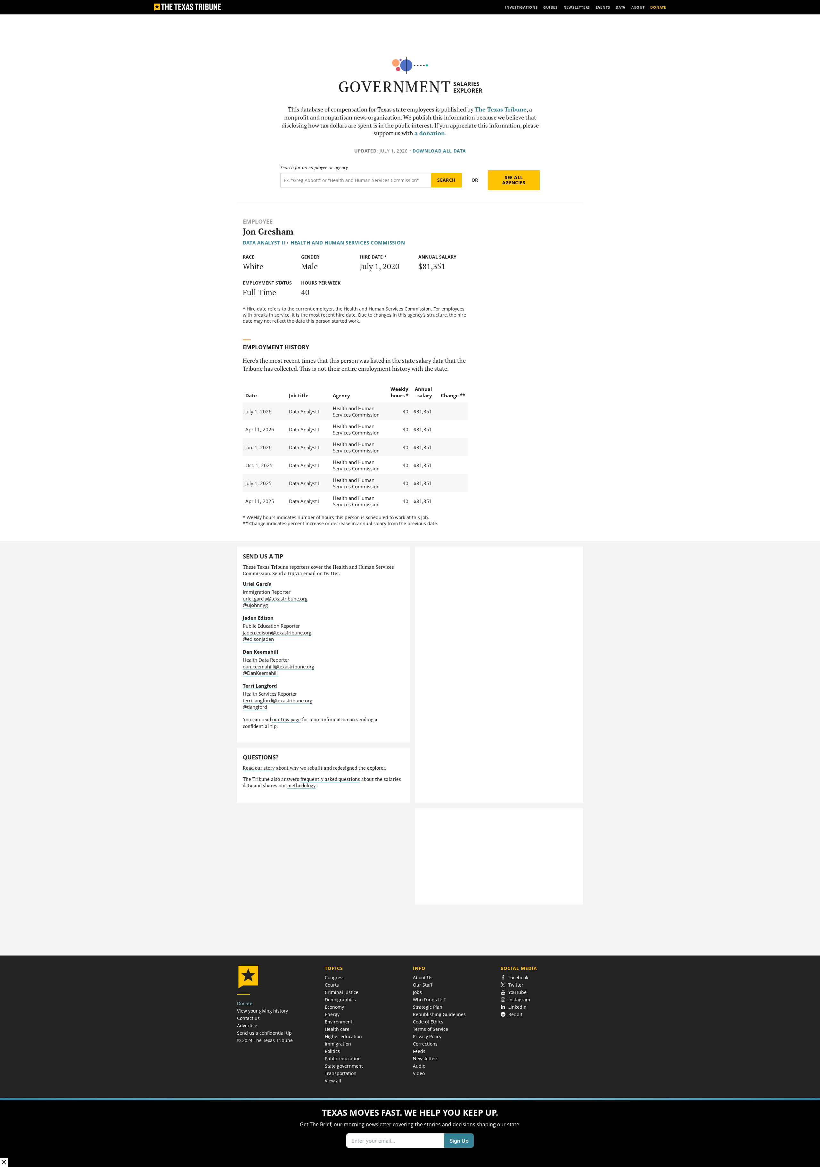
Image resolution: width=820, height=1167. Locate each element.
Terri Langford (260, 686)
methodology (301, 785)
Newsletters (426, 1058)
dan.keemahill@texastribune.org (278, 666)
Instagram (519, 1000)
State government (344, 1066)
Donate (244, 1003)
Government (394, 86)
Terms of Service (430, 1029)
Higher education (343, 1036)
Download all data (439, 151)
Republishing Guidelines (439, 1014)
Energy (332, 1014)
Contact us (248, 1018)
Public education (343, 1058)
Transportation (341, 1073)
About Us (422, 977)
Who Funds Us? (429, 1000)
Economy (334, 1007)
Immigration (338, 1044)
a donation (429, 133)
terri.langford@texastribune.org (277, 700)
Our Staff (422, 985)
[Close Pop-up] (4, 1162)
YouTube (517, 992)
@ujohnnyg (255, 605)
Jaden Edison (258, 618)
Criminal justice (341, 992)
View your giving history (262, 1011)
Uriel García (257, 584)
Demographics (340, 1000)
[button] (410, 1132)
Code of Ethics (428, 1022)
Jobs (417, 992)
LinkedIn (517, 1007)
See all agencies (513, 180)
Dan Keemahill (260, 652)
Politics (332, 1051)
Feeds (419, 1051)
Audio (419, 1066)
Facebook (518, 977)
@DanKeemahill (260, 673)
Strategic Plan (427, 1007)
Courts (332, 985)
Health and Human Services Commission (348, 242)
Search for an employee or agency (314, 167)
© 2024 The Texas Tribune (265, 1040)
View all (333, 1081)
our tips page (286, 719)
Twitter (515, 985)
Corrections (425, 1044)
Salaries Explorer (467, 87)
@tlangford (255, 707)
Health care (337, 1029)
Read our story (259, 768)
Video (419, 1073)
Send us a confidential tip (264, 1033)
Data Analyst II (264, 242)
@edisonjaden (258, 639)
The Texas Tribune (501, 109)
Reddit (515, 1014)
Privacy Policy (427, 1036)
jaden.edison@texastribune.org (277, 632)
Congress (335, 977)
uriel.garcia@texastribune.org (275, 598)
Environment (338, 1022)
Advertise (247, 1025)
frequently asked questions (330, 779)
